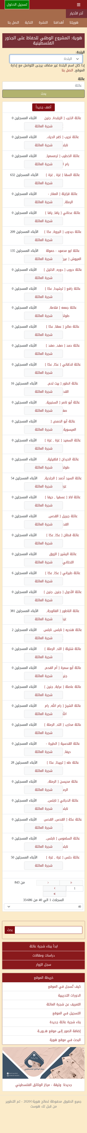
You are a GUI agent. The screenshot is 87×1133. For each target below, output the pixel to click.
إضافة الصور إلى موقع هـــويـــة (59, 1031)
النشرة (43, 22)
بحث (43, 94)
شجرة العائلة (43, 126)
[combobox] (46, 59)
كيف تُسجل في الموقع (64, 986)
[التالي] (54, 888)
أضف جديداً (43, 107)
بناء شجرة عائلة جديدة (65, 1022)
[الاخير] (54, 894)
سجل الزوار (43, 964)
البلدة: (80, 52)
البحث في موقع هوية (65, 1040)
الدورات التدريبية (69, 995)
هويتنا (74, 22)
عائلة (81, 79)
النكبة (29, 22)
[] (54, 175)
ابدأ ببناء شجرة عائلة (43, 946)
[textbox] (43, 58)
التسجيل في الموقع (66, 1013)
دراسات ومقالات (43, 955)
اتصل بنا (13, 22)
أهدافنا (59, 22)
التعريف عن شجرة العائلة (63, 1004)
